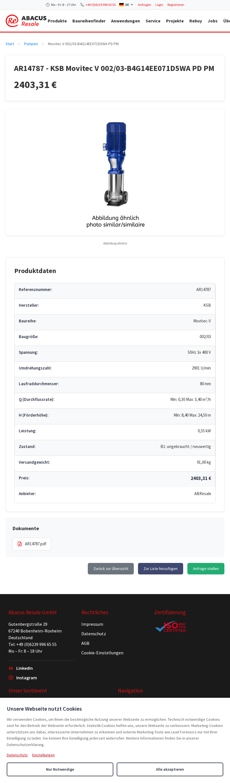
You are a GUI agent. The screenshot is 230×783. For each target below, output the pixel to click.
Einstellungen (43, 754)
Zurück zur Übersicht (110, 568)
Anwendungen (125, 21)
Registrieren (175, 5)
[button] (115, 172)
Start (10, 43)
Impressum (92, 624)
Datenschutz (93, 633)
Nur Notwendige (60, 769)
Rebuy (195, 21)
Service (153, 21)
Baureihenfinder (88, 21)
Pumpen (31, 43)
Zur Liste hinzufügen (161, 568)
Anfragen (144, 5)
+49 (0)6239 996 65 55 (101, 5)
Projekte (175, 21)
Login (159, 5)
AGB (85, 643)
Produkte (57, 21)
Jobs (213, 21)
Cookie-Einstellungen (102, 652)
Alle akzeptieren (170, 769)
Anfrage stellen (206, 568)
